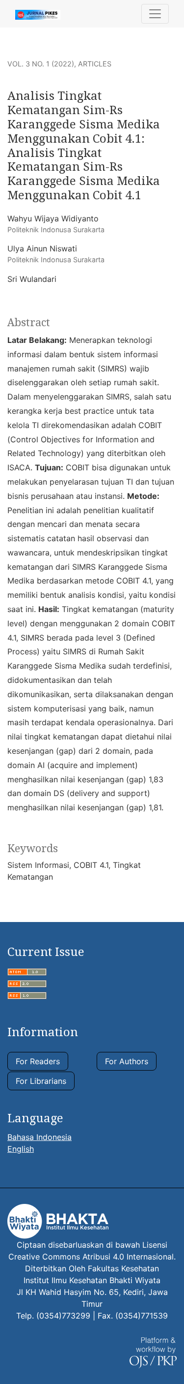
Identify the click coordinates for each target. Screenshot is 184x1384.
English (20, 1149)
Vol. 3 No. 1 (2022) (40, 64)
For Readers (38, 1061)
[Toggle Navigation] (155, 14)
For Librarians (41, 1081)
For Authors (126, 1061)
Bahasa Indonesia (39, 1137)
